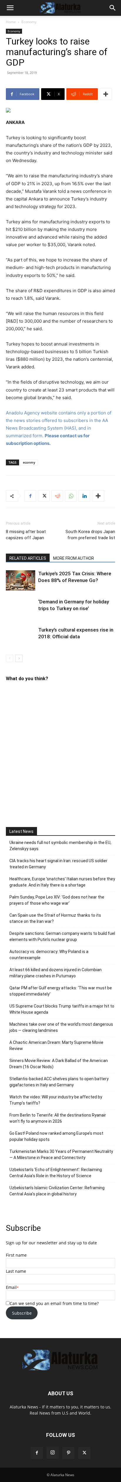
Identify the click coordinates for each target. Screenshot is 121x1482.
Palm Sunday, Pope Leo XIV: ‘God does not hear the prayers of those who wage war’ (56, 900)
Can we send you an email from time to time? (54, 1303)
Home (11, 21)
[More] (106, 94)
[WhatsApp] (71, 496)
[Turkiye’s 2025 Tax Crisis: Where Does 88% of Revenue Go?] (20, 580)
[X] (44, 496)
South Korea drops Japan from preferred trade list (90, 534)
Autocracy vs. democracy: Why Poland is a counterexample (48, 954)
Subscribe (22, 1313)
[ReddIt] (57, 496)
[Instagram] (52, 1453)
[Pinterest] (68, 1453)
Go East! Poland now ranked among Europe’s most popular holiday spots (56, 1136)
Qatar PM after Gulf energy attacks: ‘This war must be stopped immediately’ (60, 991)
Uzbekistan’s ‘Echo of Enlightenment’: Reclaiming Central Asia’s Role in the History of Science (55, 1172)
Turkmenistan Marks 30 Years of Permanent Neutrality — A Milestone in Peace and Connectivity (61, 1154)
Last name (16, 1271)
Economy (28, 21)
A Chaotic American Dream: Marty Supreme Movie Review (56, 1045)
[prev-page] (9, 658)
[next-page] (19, 658)
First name (16, 1255)
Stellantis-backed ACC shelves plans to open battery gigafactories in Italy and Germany (59, 1081)
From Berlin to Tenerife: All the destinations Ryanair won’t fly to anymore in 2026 (57, 1118)
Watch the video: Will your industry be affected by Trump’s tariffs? (55, 1100)
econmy (29, 462)
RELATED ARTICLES (27, 558)
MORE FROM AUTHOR (73, 558)
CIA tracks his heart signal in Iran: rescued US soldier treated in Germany (58, 863)
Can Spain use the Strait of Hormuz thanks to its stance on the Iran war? (55, 918)
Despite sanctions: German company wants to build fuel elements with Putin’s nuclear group (62, 936)
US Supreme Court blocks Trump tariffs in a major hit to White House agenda (61, 1009)
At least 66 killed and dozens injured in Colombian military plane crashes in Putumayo (55, 972)
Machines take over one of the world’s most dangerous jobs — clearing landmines (61, 1027)
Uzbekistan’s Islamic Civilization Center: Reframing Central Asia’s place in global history (57, 1190)
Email (11, 1287)
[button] (10, 8)
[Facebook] (30, 496)
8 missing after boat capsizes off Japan (26, 534)
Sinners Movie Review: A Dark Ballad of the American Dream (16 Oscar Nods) (58, 1063)
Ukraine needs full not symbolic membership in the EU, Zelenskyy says (60, 845)
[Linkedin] (84, 496)
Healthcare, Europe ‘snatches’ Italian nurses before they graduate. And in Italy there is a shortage (62, 882)
